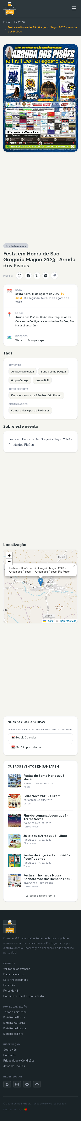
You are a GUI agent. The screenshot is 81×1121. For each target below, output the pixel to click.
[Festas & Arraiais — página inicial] (9, 8)
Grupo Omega (19, 380)
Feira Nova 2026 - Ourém (41, 796)
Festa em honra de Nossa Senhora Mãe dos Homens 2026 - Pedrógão (47, 879)
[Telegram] (45, 275)
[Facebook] (28, 275)
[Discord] (37, 1084)
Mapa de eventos (14, 974)
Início (6, 22)
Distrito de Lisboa (14, 1028)
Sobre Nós (10, 1049)
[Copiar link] (54, 275)
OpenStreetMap (67, 620)
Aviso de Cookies (14, 1066)
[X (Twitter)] (36, 275)
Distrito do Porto (14, 1022)
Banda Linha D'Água (53, 371)
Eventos (19, 21)
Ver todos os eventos (16, 968)
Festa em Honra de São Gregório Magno (36, 395)
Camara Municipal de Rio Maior (30, 410)
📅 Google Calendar (23, 737)
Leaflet (50, 620)
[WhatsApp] (19, 275)
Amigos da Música (22, 371)
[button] (40, 582)
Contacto (9, 1055)
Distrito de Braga (14, 1017)
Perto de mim (11, 990)
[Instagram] (17, 1084)
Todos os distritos (15, 1012)
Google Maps (36, 340)
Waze (18, 340)
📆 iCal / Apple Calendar (26, 747)
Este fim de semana (15, 979)
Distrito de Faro (13, 1033)
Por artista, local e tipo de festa (23, 996)
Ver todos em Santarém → (40, 895)
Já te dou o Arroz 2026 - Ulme (45, 836)
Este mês (9, 985)
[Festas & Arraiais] (9, 926)
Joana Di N (42, 380)
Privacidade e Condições (18, 1060)
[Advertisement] (40, 197)
